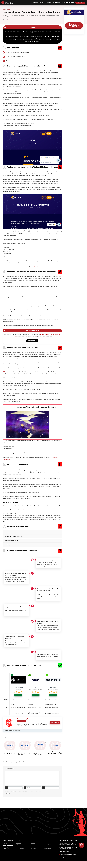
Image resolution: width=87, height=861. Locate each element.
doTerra (32, 846)
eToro (45, 846)
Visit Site (18, 695)
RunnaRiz (33, 843)
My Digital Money (47, 848)
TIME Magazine (6, 372)
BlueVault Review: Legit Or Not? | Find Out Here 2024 (55, 752)
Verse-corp (18, 843)
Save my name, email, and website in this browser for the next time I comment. (24, 791)
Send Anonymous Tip (32, 340)
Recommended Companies (37, 2)
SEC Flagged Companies (8, 845)
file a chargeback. (24, 509)
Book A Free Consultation (64, 851)
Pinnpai (32, 844)
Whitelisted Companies (68, 2)
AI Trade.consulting (20, 848)
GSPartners (18, 844)
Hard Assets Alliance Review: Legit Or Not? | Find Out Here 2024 (39, 753)
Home (4, 6)
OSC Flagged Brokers (7, 848)
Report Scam (81, 2)
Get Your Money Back (23, 719)
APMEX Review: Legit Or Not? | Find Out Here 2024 (9, 752)
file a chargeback (38, 266)
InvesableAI (33, 848)
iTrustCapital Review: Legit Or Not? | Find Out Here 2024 (24, 753)
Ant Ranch (18, 846)
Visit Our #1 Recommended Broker (74, 25)
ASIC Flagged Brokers (7, 843)
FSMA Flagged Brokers (8, 846)
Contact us (55, 722)
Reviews (7, 6)
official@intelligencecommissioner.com (68, 854)
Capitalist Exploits (48, 844)
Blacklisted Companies (53, 2)
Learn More (68, 848)
